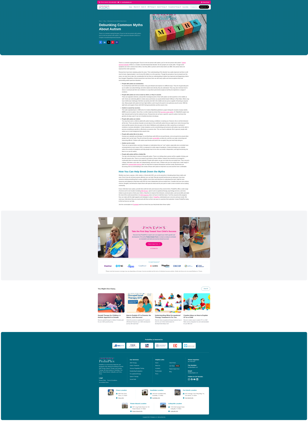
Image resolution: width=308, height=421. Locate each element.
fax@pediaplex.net (127, 2)
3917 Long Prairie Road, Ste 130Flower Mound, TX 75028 (140, 408)
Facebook (136, 204)
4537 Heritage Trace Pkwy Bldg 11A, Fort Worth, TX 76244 (194, 394)
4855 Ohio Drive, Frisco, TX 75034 (122, 394)
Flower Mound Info (137, 411)
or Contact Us (154, 248)
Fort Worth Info (189, 398)
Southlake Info (156, 398)
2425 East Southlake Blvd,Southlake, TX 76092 (159, 394)
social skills (156, 138)
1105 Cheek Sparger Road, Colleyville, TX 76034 (178, 408)
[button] (137, 7)
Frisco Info (121, 398)
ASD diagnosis (144, 195)
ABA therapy (144, 191)
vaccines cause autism (167, 112)
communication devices (135, 164)
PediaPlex (156, 197)
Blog (105, 21)
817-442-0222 (112, 2)
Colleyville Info (174, 411)
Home (100, 21)
